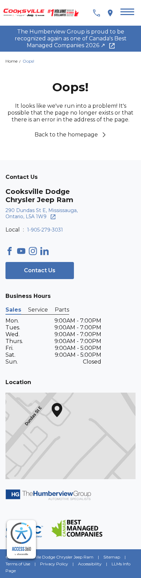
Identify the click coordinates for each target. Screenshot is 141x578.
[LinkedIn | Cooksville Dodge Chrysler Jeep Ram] (46, 251)
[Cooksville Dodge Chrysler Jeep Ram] (43, 13)
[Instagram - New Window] (34, 251)
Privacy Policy (54, 563)
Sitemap (111, 557)
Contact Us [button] (39, 270)
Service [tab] (38, 309)
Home (11, 61)
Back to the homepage (66, 134)
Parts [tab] (62, 309)
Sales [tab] (13, 309)
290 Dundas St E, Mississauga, (41, 213)
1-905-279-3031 (45, 230)
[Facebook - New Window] (11, 251)
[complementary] (21, 539)
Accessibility (90, 563)
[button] (127, 13)
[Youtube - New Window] (23, 251)
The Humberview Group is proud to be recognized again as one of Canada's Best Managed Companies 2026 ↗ (71, 38)
